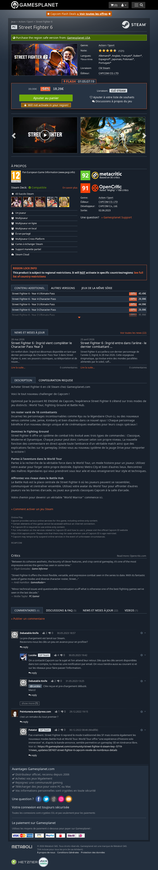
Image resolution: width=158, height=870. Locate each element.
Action (21, 21)
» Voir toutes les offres (92, 14)
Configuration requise (56, 380)
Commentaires (27, 610)
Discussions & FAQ (61, 610)
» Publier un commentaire (28, 618)
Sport (30, 21)
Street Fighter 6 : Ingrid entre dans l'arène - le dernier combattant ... (113, 345)
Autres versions (63, 288)
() (115, 5)
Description (23, 380)
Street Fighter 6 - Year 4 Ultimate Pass (33, 293)
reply (25, 647)
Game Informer (40, 568)
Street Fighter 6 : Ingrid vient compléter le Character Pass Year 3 (41, 345)
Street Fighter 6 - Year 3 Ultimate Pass (33, 304)
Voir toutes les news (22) (133, 332)
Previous (14, 135)
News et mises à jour (29, 332)
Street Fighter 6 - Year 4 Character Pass (34, 299)
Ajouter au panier (46, 98)
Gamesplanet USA (78, 37)
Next (144, 135)
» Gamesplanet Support (116, 217)
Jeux (13, 21)
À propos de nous (46, 852)
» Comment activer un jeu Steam (32, 509)
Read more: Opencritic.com (131, 555)
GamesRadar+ (38, 582)
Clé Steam (104, 68)
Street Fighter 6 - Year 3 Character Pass (34, 309)
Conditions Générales (68, 852)
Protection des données (93, 852)
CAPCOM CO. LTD (108, 73)
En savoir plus (70, 187)
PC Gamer (34, 596)
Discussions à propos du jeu (113, 101)
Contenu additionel (29, 288)
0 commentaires (68, 367)
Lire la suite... (18, 367)
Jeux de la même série (97, 288)
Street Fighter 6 (44, 21)
